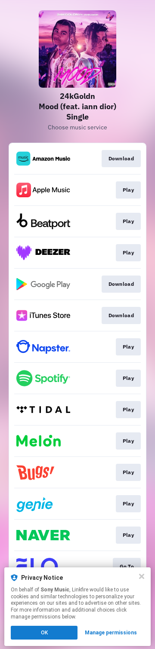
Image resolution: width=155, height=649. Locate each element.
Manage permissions (111, 633)
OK (44, 633)
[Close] (142, 576)
